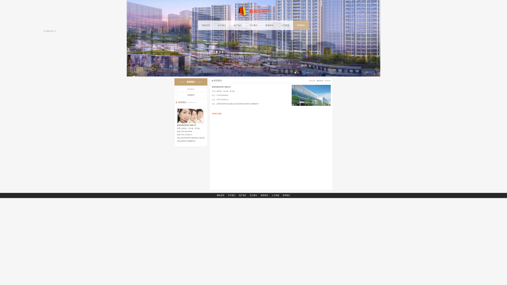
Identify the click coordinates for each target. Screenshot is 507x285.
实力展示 (253, 25)
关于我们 (222, 25)
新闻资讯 (269, 25)
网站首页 (206, 25)
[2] (295, 72)
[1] (298, 72)
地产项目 (238, 25)
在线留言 (191, 95)
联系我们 (301, 25)
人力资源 (285, 25)
